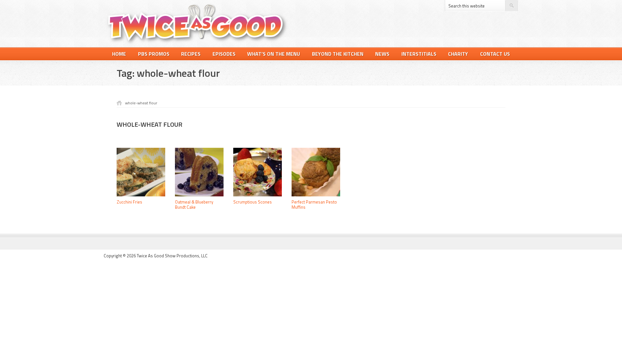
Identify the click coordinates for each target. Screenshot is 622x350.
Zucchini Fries (129, 202)
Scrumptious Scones (252, 202)
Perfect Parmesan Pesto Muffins (314, 204)
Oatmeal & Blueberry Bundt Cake (194, 204)
